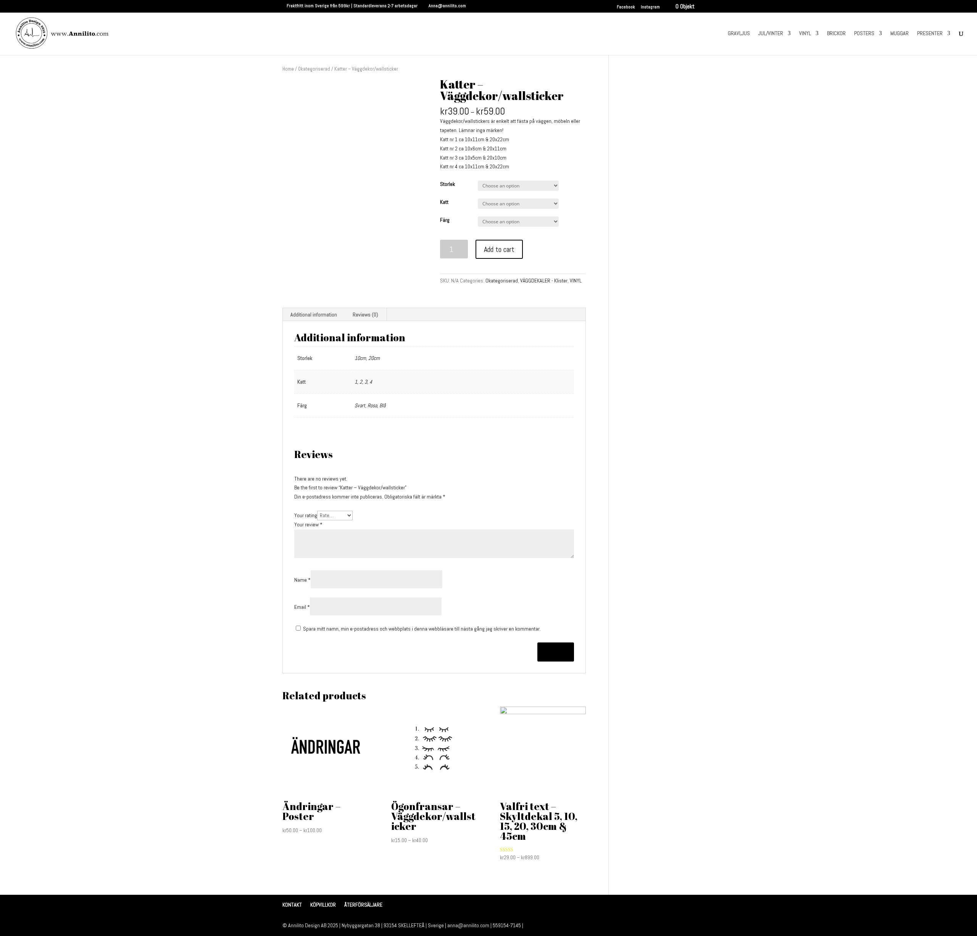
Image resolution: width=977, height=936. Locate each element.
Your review (308, 524)
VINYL (805, 34)
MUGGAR (899, 34)
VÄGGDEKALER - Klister (543, 280)
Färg (445, 219)
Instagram (650, 7)
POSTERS (864, 34)
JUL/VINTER (770, 34)
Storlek (447, 184)
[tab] (314, 314)
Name (302, 579)
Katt (444, 201)
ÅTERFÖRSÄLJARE (363, 904)
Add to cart (499, 249)
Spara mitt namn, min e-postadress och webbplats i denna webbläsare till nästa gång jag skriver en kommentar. (422, 628)
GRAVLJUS (739, 34)
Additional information (313, 314)
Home (288, 69)
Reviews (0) (365, 314)
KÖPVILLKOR (323, 904)
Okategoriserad (314, 69)
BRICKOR (836, 34)
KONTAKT (292, 904)
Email (302, 607)
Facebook (626, 7)
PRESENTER (930, 34)
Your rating (305, 515)
